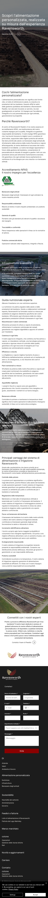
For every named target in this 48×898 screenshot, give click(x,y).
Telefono (26, 703)
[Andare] (19, 34)
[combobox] (22, 728)
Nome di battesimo (11, 693)
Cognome (26, 693)
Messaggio (9, 734)
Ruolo (25, 713)
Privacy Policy (13, 889)
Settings (12, 895)
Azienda (8, 713)
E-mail (7, 703)
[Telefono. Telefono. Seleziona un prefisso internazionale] (27, 707)
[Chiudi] (45, 884)
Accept (35, 895)
